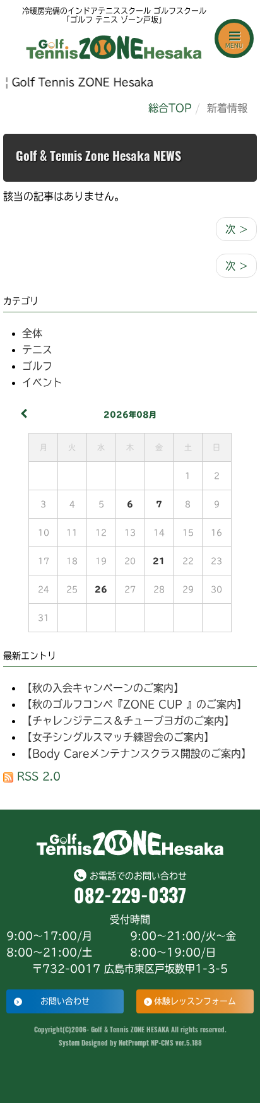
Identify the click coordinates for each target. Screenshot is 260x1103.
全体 (32, 333)
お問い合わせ (65, 1001)
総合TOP (170, 108)
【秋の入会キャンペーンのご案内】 (103, 688)
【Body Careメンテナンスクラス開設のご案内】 (136, 753)
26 (101, 589)
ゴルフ (37, 366)
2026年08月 (130, 414)
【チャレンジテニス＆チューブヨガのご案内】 (128, 721)
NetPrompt (134, 1044)
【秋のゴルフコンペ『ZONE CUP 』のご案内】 (134, 704)
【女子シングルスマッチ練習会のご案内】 (118, 737)
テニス (37, 350)
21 (159, 561)
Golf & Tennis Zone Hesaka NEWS (98, 157)
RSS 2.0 (37, 776)
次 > (236, 229)
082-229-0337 (130, 898)
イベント (42, 382)
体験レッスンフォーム (195, 1001)
